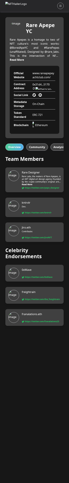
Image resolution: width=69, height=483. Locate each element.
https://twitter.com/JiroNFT (38, 237)
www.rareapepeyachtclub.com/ (43, 75)
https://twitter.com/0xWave (38, 277)
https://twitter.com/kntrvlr (38, 212)
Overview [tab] (14, 147)
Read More (17, 60)
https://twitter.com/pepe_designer (42, 188)
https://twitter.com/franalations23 (42, 321)
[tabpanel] (34, 241)
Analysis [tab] (59, 147)
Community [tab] (37, 147)
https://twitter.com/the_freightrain (42, 299)
